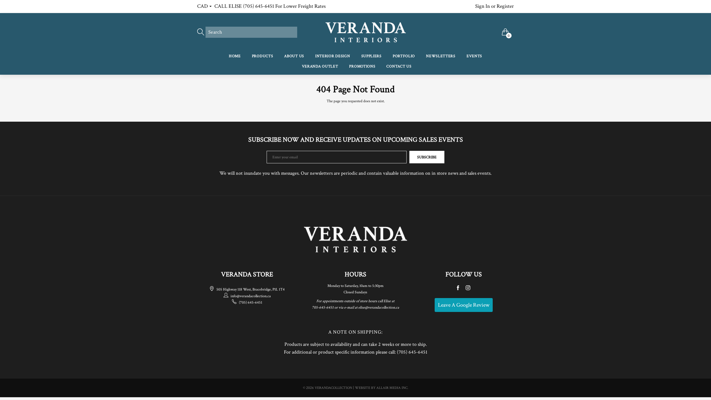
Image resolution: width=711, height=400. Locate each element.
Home (235, 56)
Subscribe (427, 157)
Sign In (482, 6)
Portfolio (404, 56)
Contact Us (398, 66)
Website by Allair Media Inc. (381, 388)
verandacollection (333, 388)
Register (505, 6)
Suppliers (371, 56)
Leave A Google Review (463, 305)
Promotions (362, 66)
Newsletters (440, 56)
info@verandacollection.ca (251, 296)
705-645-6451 (323, 307)
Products (262, 56)
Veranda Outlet (320, 66)
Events (474, 56)
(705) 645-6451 (250, 302)
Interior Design (332, 56)
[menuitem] (234, 56)
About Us (294, 56)
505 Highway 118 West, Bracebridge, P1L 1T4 (250, 289)
